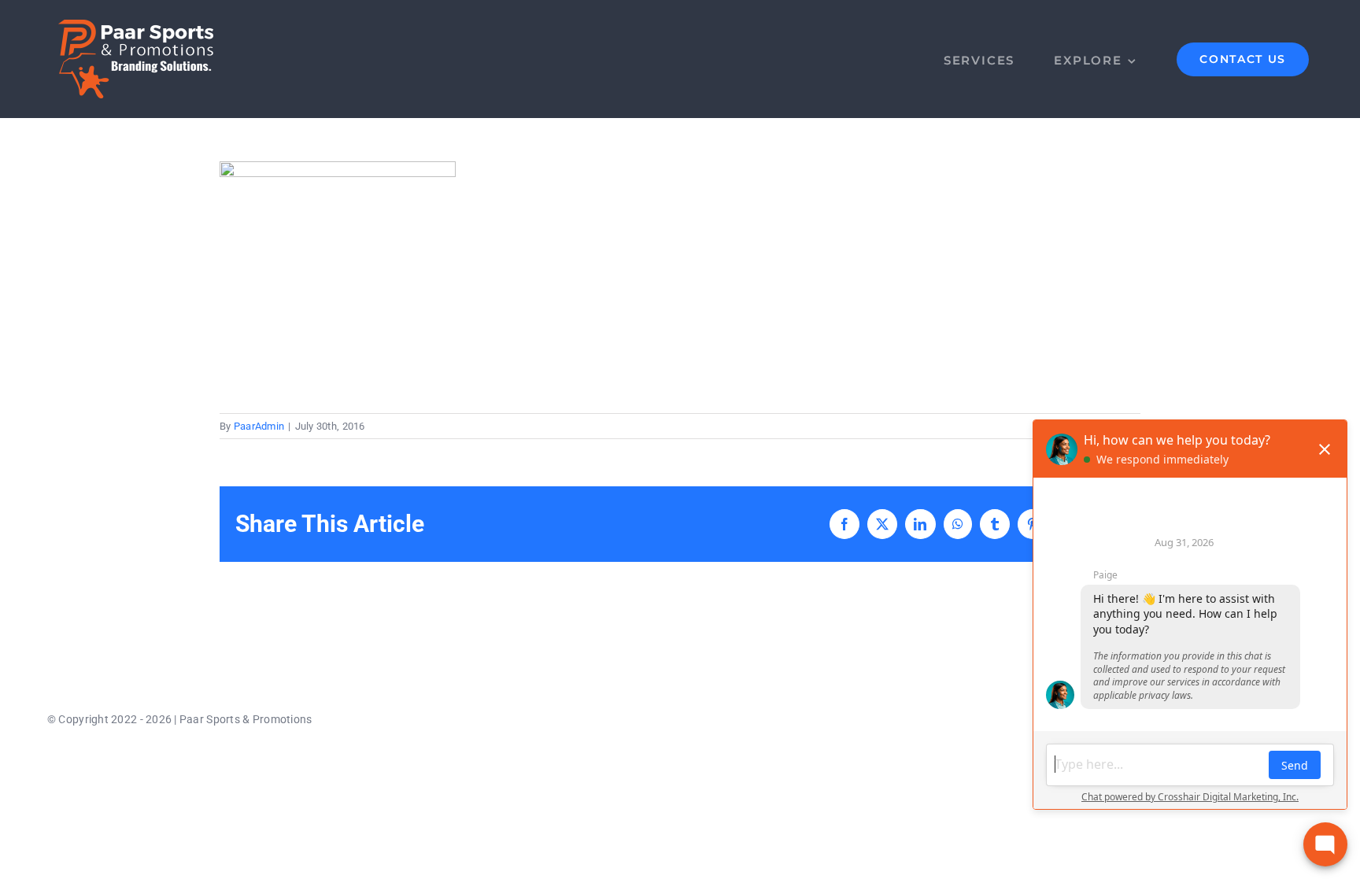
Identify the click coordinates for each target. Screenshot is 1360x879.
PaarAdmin (259, 426)
